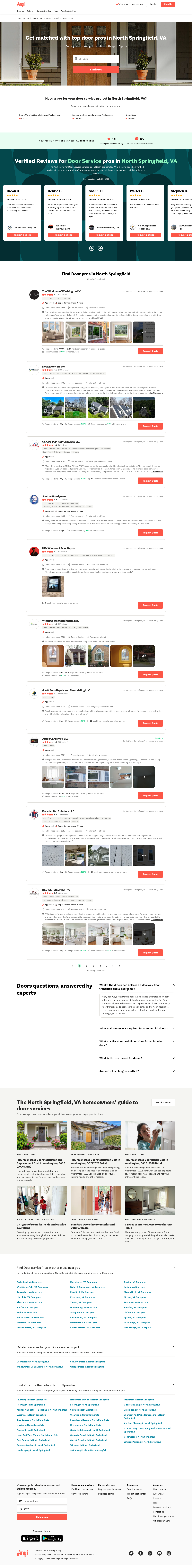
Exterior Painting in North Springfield (142, 1441)
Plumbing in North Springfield (32, 1399)
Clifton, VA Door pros (134, 1312)
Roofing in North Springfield (31, 1404)
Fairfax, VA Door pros (28, 1307)
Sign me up (42, 1516)
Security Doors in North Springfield (87, 1361)
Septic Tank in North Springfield (140, 1409)
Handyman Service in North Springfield (89, 1399)
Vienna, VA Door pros (81, 1302)
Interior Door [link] (37, 18)
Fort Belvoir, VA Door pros (83, 1317)
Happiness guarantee (163, 1516)
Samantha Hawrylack (28, 1219)
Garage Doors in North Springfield (87, 1366)
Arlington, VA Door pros (82, 1312)
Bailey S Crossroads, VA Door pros (87, 1287)
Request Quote (150, 351)
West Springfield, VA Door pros (32, 1287)
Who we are (158, 1493)
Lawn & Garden (44, 11)
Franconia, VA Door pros (82, 1297)
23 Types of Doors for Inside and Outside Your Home (41, 1226)
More (56, 11)
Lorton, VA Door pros (134, 1287)
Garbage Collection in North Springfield (90, 1430)
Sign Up (168, 4)
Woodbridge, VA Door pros (137, 1327)
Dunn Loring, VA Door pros (83, 1307)
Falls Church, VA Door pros (30, 1317)
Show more (158, 393)
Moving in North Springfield (30, 1425)
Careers (157, 1498)
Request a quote (22, 234)
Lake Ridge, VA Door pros (137, 1322)
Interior (20, 11)
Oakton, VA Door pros (135, 1282)
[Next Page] (119, 966)
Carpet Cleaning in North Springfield (88, 1440)
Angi (19, 1154)
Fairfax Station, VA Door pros (85, 1327)
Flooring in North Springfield (84, 1404)
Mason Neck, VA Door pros (137, 1292)
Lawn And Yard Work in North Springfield (37, 1435)
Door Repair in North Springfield (33, 1361)
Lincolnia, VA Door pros (29, 1297)
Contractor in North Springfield (139, 1436)
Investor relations (162, 1507)
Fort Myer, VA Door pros (136, 1302)
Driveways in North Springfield (85, 1425)
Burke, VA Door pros (27, 1312)
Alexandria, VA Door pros (29, 1302)
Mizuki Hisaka (78, 1219)
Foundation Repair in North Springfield (89, 1419)
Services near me (79, 1493)
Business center (106, 1493)
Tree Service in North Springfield (33, 1419)
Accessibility (43, 1554)
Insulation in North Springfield (139, 1399)
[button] (53, 332)
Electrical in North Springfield (31, 1414)
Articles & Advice (68, 11)
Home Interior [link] (23, 18)
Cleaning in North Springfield (84, 1414)
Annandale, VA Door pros (29, 1292)
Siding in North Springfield (83, 1409)
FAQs (129, 1498)
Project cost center (136, 1493)
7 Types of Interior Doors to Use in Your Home (148, 1226)
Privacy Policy (55, 1550)
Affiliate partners (161, 1520)
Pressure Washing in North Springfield (36, 1445)
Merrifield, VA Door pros (82, 1292)
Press (156, 1502)
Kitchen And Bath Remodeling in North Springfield (42, 1409)
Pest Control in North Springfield (33, 1440)
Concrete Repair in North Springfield (88, 1435)
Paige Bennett (78, 1154)
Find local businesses (82, 1489)
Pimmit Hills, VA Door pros (83, 1322)
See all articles (163, 1102)
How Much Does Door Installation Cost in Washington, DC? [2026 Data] (95, 1161)
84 (112, 966)
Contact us (158, 1511)
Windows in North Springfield (85, 1445)
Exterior (30, 11)
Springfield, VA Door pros (29, 1282)
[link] (9, 227)
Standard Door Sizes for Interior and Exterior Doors (93, 1226)
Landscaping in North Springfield (33, 1450)
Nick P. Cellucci (133, 1219)
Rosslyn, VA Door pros (135, 1307)
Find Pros (96, 69)
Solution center (134, 1489)
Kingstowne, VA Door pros (83, 1282)
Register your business (109, 1489)
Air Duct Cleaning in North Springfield (143, 1423)
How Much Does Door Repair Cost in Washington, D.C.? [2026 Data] (146, 1161)
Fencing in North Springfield (31, 1430)
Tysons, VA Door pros (135, 1317)
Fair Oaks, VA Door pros (29, 1322)
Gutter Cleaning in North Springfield (142, 1404)
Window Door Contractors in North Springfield (40, 1366)
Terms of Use (40, 1550)
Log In (153, 4)
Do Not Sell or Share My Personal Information (74, 1554)
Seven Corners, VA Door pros (31, 1327)
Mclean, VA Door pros (135, 1297)
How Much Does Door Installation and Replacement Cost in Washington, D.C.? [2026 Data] (41, 1163)
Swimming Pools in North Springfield (88, 1450)
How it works (159, 1489)
